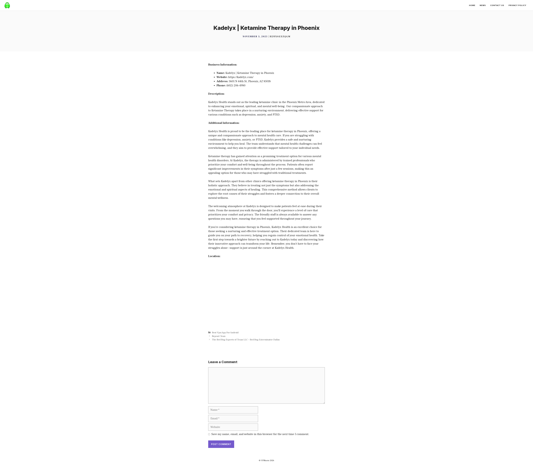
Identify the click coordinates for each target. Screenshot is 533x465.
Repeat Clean (218, 336)
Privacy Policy (517, 5)
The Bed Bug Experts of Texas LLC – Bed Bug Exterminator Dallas (246, 339)
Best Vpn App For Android (225, 332)
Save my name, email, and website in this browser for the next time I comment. (260, 434)
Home (472, 5)
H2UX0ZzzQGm (280, 36)
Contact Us (497, 5)
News (483, 5)
